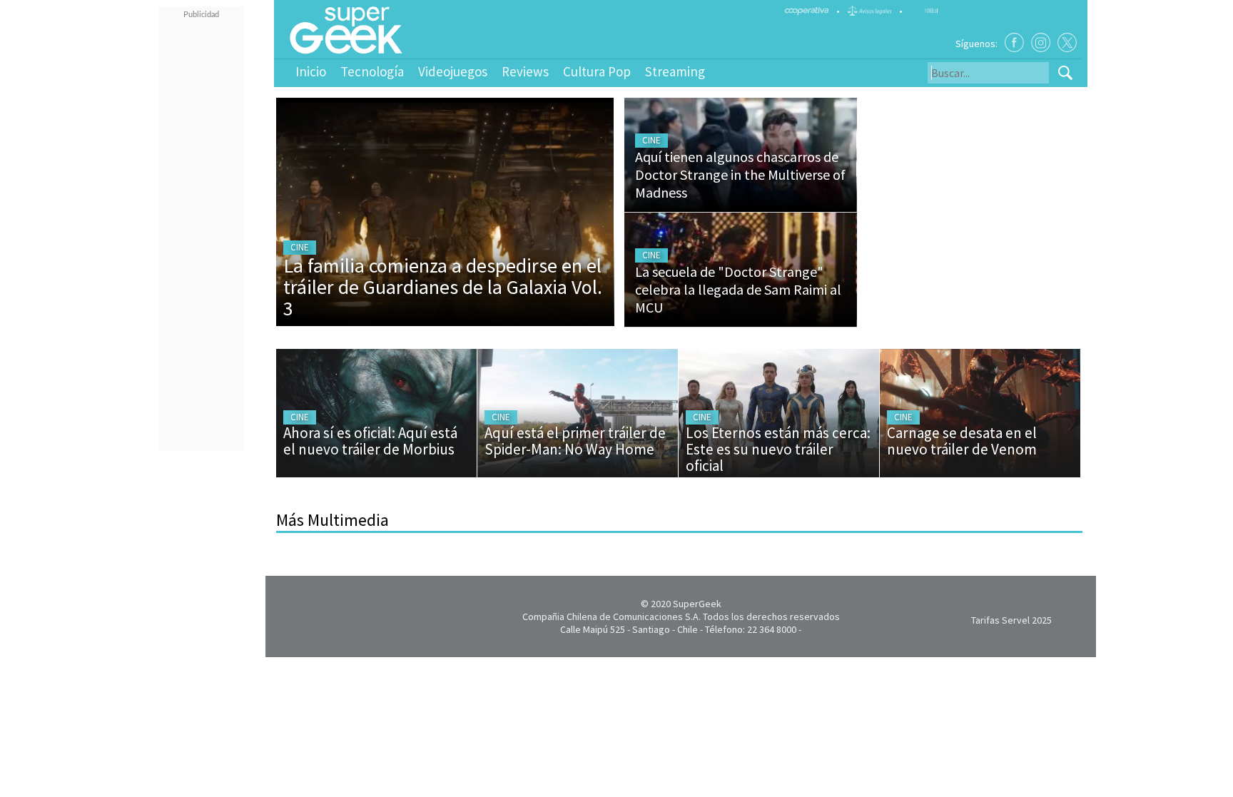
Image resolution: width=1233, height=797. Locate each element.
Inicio (310, 71)
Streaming (675, 71)
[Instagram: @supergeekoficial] (1040, 42)
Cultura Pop (597, 71)
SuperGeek (697, 603)
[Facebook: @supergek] (1014, 42)
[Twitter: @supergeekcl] (1067, 42)
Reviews (525, 71)
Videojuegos (452, 71)
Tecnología (372, 71)
